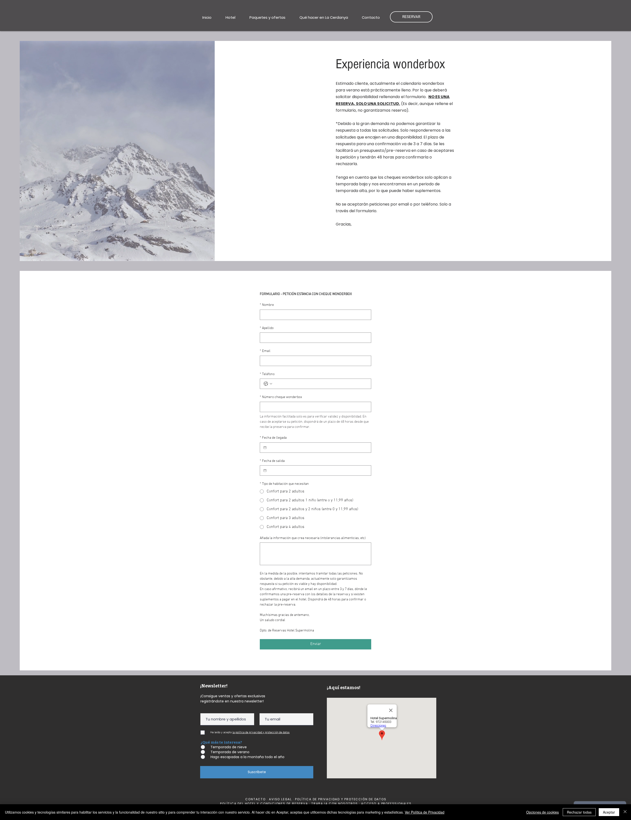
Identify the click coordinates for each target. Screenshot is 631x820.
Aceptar (609, 812)
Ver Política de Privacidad (424, 812)
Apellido (267, 328)
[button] (230, 17)
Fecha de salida (272, 461)
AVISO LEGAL (281, 799)
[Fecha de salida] (265, 470)
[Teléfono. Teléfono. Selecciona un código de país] (268, 384)
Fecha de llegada (273, 438)
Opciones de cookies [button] (542, 812)
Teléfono (267, 374)
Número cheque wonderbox (281, 397)
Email (265, 351)
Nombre (267, 305)
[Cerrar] (625, 812)
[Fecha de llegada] (265, 448)
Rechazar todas (579, 812)
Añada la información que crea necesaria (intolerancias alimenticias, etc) (313, 538)
